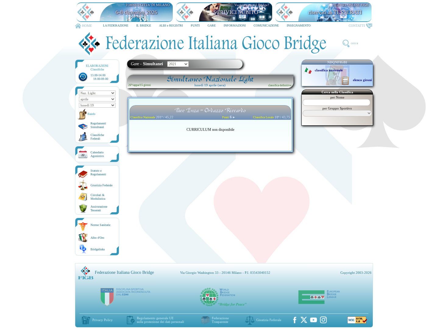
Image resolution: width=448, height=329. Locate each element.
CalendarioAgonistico (97, 154)
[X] (304, 320)
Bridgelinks (98, 249)
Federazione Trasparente (220, 320)
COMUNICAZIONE (266, 25)
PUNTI (195, 25)
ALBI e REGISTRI (171, 25)
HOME (87, 25)
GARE (212, 25)
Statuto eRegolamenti (98, 172)
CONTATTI (357, 25)
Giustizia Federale (101, 185)
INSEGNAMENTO (299, 25)
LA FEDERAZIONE (115, 25)
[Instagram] (323, 320)
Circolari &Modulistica (98, 196)
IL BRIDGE (143, 25)
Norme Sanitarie (100, 225)
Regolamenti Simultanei (98, 125)
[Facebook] (294, 320)
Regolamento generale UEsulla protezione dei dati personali (160, 320)
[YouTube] (313, 320)
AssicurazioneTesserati (99, 208)
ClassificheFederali (97, 136)
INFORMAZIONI (235, 25)
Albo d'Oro (97, 237)
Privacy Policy (102, 320)
